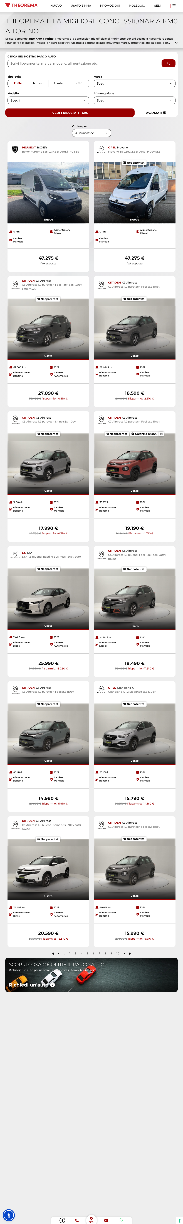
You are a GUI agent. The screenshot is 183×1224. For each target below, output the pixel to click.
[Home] (23, 6)
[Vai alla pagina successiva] (124, 953)
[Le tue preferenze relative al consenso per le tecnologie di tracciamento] (179, 1220)
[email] (106, 1220)
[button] (9, 1215)
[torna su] (62, 1220)
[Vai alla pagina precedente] (58, 953)
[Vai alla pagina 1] (53, 953)
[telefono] (76, 1220)
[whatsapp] (120, 1220)
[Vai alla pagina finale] (130, 953)
